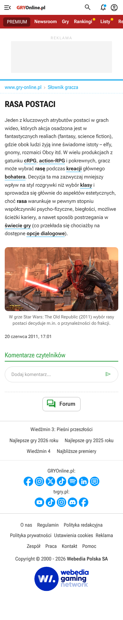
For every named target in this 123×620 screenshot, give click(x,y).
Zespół (33, 546)
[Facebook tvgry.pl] (83, 502)
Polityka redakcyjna (83, 525)
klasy (86, 185)
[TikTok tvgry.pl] (50, 502)
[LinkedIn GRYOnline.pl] (83, 481)
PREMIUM (17, 22)
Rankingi (83, 21)
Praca (51, 546)
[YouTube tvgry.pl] (39, 502)
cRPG (30, 161)
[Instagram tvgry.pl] (61, 502)
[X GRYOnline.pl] (50, 481)
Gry (65, 21)
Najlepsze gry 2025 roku (89, 440)
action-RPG (52, 161)
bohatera (15, 177)
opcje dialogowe (45, 233)
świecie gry (18, 225)
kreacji (74, 169)
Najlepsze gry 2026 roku (33, 440)
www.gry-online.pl (23, 87)
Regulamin (48, 525)
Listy (105, 21)
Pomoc (89, 546)
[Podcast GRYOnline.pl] (72, 481)
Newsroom (45, 21)
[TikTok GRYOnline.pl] (61, 481)
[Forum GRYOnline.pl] (94, 481)
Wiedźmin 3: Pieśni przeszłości (61, 429)
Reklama (104, 535)
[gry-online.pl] (31, 7)
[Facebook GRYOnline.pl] (28, 481)
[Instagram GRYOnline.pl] (39, 481)
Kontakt (69, 546)
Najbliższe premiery (76, 451)
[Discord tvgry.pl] (72, 502)
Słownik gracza (63, 87)
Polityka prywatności (31, 535)
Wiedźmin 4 (38, 451)
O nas (26, 525)
